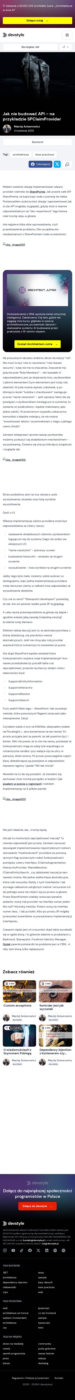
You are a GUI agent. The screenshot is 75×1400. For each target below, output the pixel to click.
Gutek (7, 944)
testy (41, 1272)
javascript (43, 1308)
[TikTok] (22, 1250)
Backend (37, 142)
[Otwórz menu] (67, 35)
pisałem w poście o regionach (22, 784)
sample (42, 1277)
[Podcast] (55, 1250)
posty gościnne (46, 1348)
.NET (5, 1272)
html (40, 1327)
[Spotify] (63, 1250)
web (40, 1292)
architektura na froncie (15, 1313)
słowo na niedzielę (13, 1343)
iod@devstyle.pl (50, 1243)
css (5, 1327)
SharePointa (37, 192)
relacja (42, 1358)
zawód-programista (14, 1353)
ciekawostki (9, 1287)
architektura (21, 154)
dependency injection (15, 1282)
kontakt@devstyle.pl (33, 1240)
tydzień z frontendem (15, 1317)
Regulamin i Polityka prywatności (30, 1378)
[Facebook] (30, 1250)
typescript (44, 1322)
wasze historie (46, 1353)
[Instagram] (5, 1250)
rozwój (6, 1348)
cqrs (5, 1292)
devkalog (43, 1363)
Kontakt (59, 1378)
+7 (63, 47)
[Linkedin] (47, 1250)
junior (6, 1358)
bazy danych (45, 1282)
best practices (44, 154)
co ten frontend (47, 1313)
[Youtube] (13, 1250)
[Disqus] (37, 1123)
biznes (6, 1363)
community (44, 1343)
